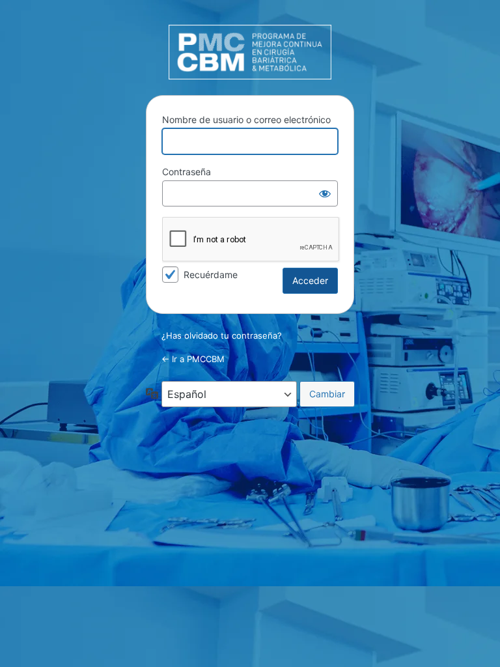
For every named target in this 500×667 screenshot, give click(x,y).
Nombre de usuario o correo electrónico (246, 119)
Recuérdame (211, 274)
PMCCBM (250, 52)
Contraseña (186, 171)
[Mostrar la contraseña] (325, 193)
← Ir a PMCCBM (193, 359)
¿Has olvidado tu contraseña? (221, 335)
